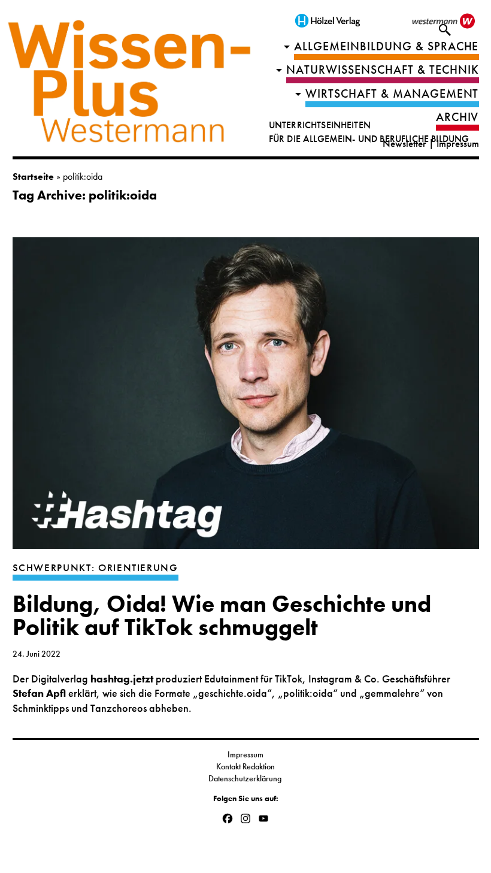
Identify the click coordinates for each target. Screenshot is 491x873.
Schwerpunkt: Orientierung (95, 567)
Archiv (457, 117)
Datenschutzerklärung (245, 778)
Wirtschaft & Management (392, 93)
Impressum (458, 143)
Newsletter (404, 143)
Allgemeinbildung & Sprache (386, 46)
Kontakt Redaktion (245, 766)
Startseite (33, 176)
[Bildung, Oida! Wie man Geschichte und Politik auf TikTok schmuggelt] (246, 399)
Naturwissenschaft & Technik (382, 69)
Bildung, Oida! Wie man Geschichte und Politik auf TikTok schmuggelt (222, 615)
